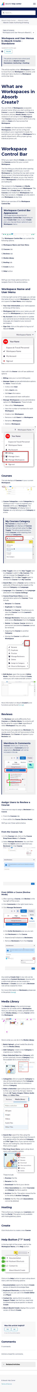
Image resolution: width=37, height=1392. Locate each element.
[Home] (11, 3)
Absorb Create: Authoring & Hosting (16, 22)
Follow (8, 51)
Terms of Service (6, 1384)
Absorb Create (23, 20)
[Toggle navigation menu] (34, 3)
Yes (8, 1329)
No (14, 1329)
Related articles (13, 1364)
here (20, 705)
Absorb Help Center (8, 20)
